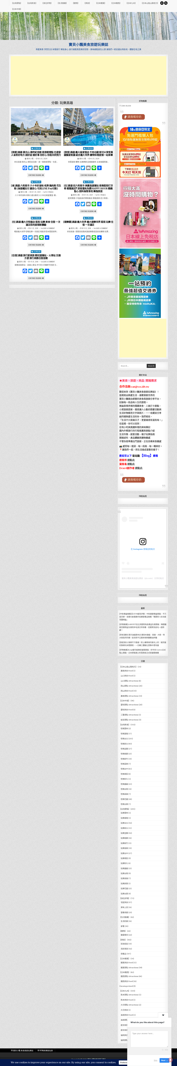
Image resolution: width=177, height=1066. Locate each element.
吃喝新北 (124, 744)
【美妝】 (87, 3)
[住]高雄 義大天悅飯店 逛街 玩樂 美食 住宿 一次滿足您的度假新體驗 (36, 223)
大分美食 (124, 1010)
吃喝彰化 (124, 779)
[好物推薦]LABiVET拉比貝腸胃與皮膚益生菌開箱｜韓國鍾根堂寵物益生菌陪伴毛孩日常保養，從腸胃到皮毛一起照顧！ (142, 627)
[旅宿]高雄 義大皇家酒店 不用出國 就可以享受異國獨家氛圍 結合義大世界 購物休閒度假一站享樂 (88, 154)
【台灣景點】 (16, 3)
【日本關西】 (115, 3)
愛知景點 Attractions (129, 705)
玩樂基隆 (124, 818)
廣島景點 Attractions (129, 696)
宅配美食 (124, 902)
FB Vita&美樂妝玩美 (45, 1050)
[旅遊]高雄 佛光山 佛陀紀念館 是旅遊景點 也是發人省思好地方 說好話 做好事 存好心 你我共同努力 (36, 154)
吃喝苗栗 (124, 764)
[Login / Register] (162, 3)
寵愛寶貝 (124, 935)
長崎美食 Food (127, 1015)
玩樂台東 (124, 894)
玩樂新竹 (124, 843)
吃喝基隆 (124, 734)
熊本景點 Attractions (129, 995)
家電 (122, 926)
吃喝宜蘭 (124, 749)
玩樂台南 (124, 873)
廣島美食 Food (127, 671)
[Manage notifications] (170, 1060)
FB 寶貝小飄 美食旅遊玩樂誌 (22, 1050)
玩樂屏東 (124, 883)
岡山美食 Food (127, 691)
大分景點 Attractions (129, 1005)
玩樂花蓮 (124, 888)
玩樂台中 (124, 853)
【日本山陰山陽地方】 (150, 3)
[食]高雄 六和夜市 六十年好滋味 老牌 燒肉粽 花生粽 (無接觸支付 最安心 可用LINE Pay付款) (36, 187)
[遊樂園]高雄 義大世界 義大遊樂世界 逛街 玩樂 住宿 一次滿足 (88, 223)
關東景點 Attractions (129, 968)
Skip (155, 1060)
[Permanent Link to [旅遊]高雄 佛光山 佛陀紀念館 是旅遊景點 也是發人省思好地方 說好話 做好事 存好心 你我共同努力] (36, 127)
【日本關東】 (100, 3)
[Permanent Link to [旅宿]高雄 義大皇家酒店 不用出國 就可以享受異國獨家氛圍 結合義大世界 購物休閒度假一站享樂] (88, 127)
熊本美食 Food (127, 1000)
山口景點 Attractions (129, 681)
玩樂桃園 (124, 838)
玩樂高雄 (37, 148)
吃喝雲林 (124, 728)
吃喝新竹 (124, 759)
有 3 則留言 (49, 192)
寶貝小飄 (30, 158)
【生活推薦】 (62, 3)
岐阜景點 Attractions (129, 720)
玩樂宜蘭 (124, 833)
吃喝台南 (124, 789)
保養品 (123, 954)
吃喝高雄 (124, 794)
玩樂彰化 (124, 863)
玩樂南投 (124, 858)
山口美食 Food (127, 676)
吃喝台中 (124, 769)
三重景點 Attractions (129, 715)
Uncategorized (126, 986)
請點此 (139, 468)
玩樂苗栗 (124, 848)
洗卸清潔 (124, 949)
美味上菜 (124, 907)
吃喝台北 (124, 739)
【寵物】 (75, 3)
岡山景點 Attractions (129, 686)
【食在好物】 (47, 3)
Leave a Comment (49, 228)
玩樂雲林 (124, 813)
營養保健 (124, 912)
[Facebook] (25, 168)
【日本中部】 (16, 8)
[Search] (165, 3)
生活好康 (124, 921)
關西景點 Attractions (129, 976)
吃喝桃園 (124, 754)
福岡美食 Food (127, 1035)
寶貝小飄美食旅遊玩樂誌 (88, 44)
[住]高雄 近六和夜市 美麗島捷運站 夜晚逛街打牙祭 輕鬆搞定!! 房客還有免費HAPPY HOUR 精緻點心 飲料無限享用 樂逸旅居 (88, 188)
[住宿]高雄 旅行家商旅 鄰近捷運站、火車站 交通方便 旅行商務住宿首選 (36, 257)
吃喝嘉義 (124, 784)
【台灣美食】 (31, 3)
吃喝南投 (124, 774)
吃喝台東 (124, 804)
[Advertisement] (88, 75)
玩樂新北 (124, 828)
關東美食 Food (127, 963)
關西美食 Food (127, 981)
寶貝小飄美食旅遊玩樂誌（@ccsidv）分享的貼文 (143, 578)
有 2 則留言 (101, 195)
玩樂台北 (124, 823)
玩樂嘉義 (124, 868)
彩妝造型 (124, 944)
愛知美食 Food (127, 710)
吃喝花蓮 (124, 799)
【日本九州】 (131, 3)
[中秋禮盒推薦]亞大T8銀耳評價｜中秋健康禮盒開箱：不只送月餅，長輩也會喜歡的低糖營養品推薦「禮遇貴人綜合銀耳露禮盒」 (142, 617)
